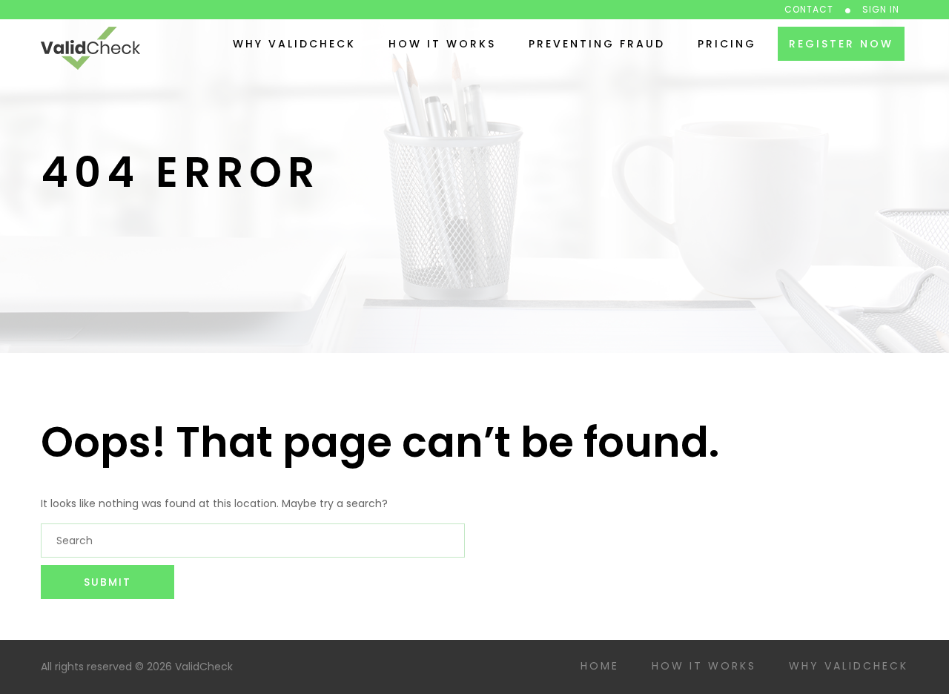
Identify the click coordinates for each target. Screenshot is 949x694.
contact (808, 9)
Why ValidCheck (294, 43)
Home (600, 665)
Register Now (841, 43)
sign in (880, 9)
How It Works (442, 43)
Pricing (727, 43)
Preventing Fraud (597, 43)
